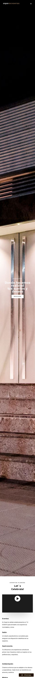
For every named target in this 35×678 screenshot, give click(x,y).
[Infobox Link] (17, 603)
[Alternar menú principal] (31, 4)
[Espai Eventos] (11, 3)
